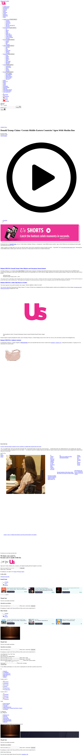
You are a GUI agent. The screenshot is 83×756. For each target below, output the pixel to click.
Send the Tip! (3, 664)
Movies (7, 30)
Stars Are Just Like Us (10, 25)
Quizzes (7, 69)
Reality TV (5, 15)
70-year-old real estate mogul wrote (67, 247)
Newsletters (5, 86)
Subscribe (5, 88)
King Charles (8, 77)
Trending (7, 20)
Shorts (4, 17)
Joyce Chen (4, 133)
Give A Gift (5, 717)
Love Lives (8, 23)
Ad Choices (5, 709)
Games (4, 13)
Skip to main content (5, 1)
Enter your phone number (6, 660)
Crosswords (8, 66)
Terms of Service (6, 703)
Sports (4, 11)
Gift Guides (8, 61)
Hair (7, 43)
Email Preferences (7, 674)
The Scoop (3, 663)
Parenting (8, 47)
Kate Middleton (9, 74)
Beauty (7, 42)
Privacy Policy (21, 571)
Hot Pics (7, 24)
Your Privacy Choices (17, 708)
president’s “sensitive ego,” (56, 342)
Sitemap (4, 677)
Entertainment (6, 7)
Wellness (7, 51)
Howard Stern (24, 342)
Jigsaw (7, 68)
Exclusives (8, 21)
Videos (4, 83)
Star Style (5, 8)
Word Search (8, 67)
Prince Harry (8, 75)
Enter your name (4, 657)
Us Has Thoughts (9, 37)
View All (7, 26)
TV (6, 29)
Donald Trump (13, 244)
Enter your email (4, 659)
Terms (15, 571)
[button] (41, 106)
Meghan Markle (9, 76)
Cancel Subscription (7, 90)
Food (7, 49)
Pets (6, 48)
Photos (4, 82)
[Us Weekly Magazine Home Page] (4, 4)
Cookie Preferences (7, 707)
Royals (4, 72)
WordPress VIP (25, 754)
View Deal (39, 446)
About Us (5, 671)
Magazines (5, 14)
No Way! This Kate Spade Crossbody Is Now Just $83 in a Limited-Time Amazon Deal (19, 446)
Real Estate (8, 50)
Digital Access (6, 714)
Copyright (5, 705)
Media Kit (5, 675)
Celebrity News (6, 6)
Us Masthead (5, 672)
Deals (7, 55)
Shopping (5, 12)
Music (7, 31)
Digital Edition (6, 87)
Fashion (7, 40)
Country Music (9, 36)
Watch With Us (9, 34)
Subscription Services (7, 89)
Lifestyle (5, 10)
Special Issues (6, 718)
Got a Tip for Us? (6, 91)
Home (7, 60)
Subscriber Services (7, 719)
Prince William (9, 73)
